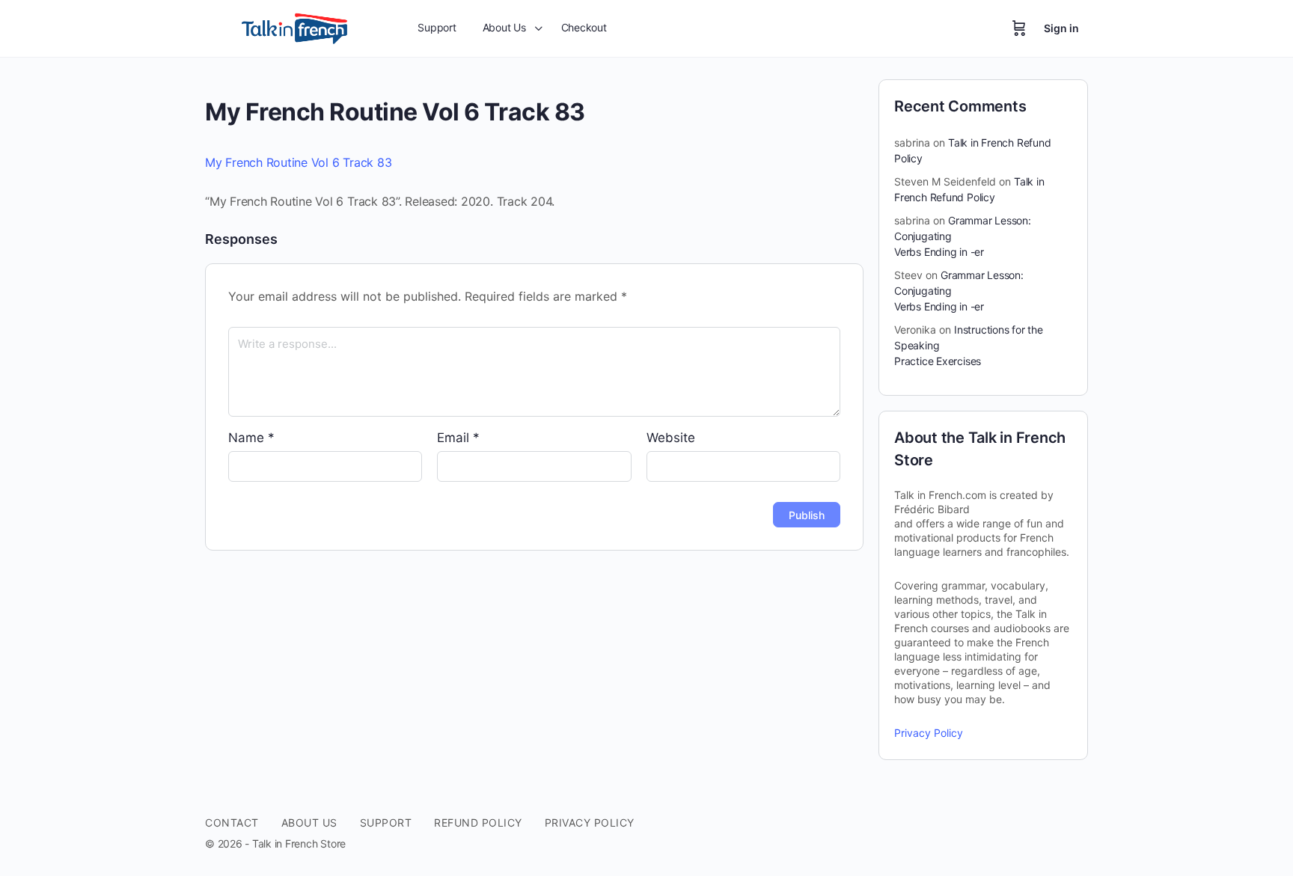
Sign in (1061, 28)
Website (670, 437)
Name (251, 437)
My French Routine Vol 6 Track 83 (298, 162)
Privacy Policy (928, 732)
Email (458, 437)
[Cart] (1019, 28)
